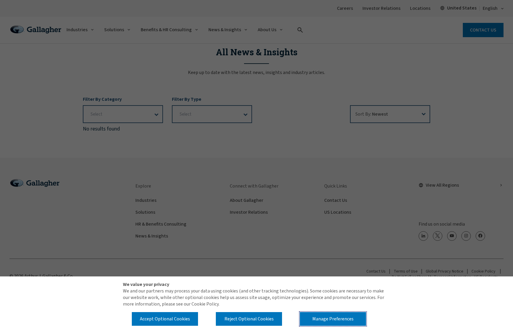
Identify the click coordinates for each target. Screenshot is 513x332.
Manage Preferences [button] (333, 319)
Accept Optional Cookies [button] (165, 319)
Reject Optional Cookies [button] (249, 319)
